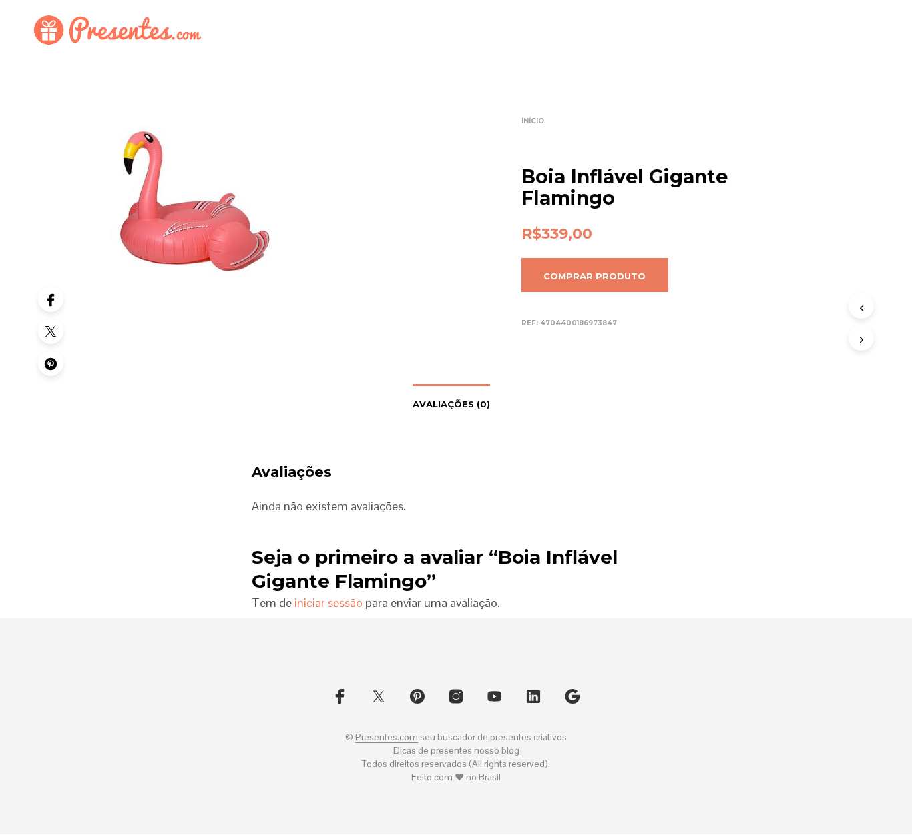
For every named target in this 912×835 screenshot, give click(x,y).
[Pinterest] (50, 363)
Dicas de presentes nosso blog (456, 751)
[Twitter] (50, 331)
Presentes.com (386, 737)
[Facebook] (50, 299)
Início (532, 121)
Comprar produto (594, 276)
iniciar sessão (328, 602)
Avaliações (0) (451, 404)
